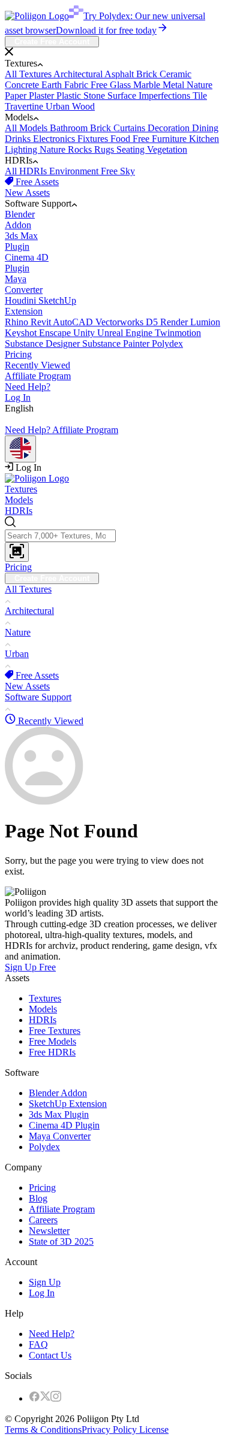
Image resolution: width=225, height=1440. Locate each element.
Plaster (42, 95)
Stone (95, 95)
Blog (38, 1198)
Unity (85, 333)
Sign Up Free (30, 967)
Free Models (52, 1041)
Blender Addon (58, 1093)
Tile (200, 95)
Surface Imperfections (150, 95)
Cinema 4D (27, 262)
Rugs (105, 149)
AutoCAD (74, 322)
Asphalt (120, 74)
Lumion (205, 322)
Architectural (78, 74)
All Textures (29, 74)
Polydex (167, 343)
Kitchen (204, 139)
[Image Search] (17, 552)
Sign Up (45, 1282)
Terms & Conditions (43, 1429)
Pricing (18, 354)
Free (100, 85)
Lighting (22, 149)
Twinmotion (178, 333)
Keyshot (22, 333)
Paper (17, 95)
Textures (21, 489)
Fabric (77, 85)
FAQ (38, 1344)
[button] (112, 52)
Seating (131, 149)
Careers (43, 1220)
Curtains (130, 128)
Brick (148, 74)
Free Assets (36, 182)
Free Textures (54, 1030)
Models (19, 500)
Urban (59, 106)
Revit (42, 322)
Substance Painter (117, 343)
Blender (20, 219)
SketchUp (40, 305)
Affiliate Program (38, 376)
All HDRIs (27, 171)
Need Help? (27, 387)
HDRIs (18, 511)
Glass (121, 85)
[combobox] (112, 539)
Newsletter (49, 1231)
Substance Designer (43, 343)
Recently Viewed (37, 365)
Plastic (69, 95)
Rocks (81, 149)
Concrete (23, 85)
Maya (24, 284)
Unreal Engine (126, 333)
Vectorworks (120, 322)
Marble (148, 85)
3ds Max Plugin (59, 1114)
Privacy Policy (109, 1429)
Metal (175, 85)
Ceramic (175, 74)
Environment (75, 171)
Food (121, 139)
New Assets (27, 192)
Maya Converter (60, 1136)
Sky (127, 171)
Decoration (170, 128)
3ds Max (21, 241)
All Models (27, 128)
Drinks (19, 139)
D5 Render (168, 322)
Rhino (18, 322)
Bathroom (70, 128)
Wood (83, 106)
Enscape (56, 333)
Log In (18, 397)
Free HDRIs (52, 1052)
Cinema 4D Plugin (64, 1125)
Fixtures (93, 139)
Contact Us (50, 1355)
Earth (52, 85)
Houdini (21, 300)
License (153, 1429)
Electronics (55, 139)
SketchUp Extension (68, 1104)
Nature (199, 85)
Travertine (25, 106)
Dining (205, 128)
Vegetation (167, 149)
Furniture (170, 139)
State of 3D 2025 (61, 1241)
